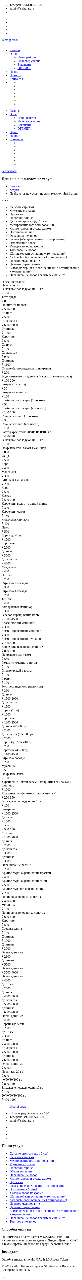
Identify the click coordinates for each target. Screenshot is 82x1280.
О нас (13, 53)
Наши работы (27, 57)
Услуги (14, 190)
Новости (15, 75)
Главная (15, 50)
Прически (16, 1182)
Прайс (14, 71)
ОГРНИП (24, 68)
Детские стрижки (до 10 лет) (29, 1153)
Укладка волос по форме (26, 1193)
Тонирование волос (23, 1221)
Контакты (16, 78)
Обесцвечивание (21, 1171)
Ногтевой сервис (21, 1167)
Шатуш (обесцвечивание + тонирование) (37, 1196)
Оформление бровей (23, 1189)
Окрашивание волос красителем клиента (37, 1218)
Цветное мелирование (25, 1203)
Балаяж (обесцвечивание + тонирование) (37, 1185)
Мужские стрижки (22, 1164)
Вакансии (24, 64)
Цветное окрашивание (25, 1207)
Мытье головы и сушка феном (30, 1178)
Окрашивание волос (23, 1175)
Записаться (9, 171)
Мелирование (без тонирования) (32, 1160)
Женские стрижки (22, 1157)
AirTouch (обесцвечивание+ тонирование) (38, 1200)
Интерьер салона (29, 61)
